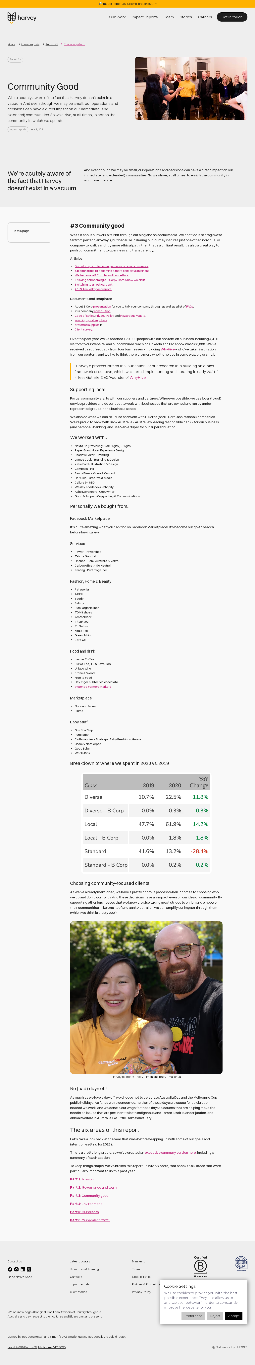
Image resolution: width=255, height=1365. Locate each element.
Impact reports (18, 129)
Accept (233, 1316)
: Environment (86, 1204)
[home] (22, 18)
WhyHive (168, 349)
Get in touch (232, 17)
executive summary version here (170, 1152)
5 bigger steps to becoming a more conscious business (112, 271)
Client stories (78, 1292)
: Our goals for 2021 (90, 1220)
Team (136, 1269)
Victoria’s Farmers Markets (93, 686)
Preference (193, 1316)
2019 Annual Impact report (93, 289)
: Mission (82, 1179)
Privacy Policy (104, 316)
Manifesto (138, 1261)
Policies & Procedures (147, 1284)
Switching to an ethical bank (94, 284)
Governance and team (93, 1187)
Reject (215, 1316)
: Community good (89, 1195)
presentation (102, 306)
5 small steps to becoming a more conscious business (111, 266)
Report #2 (15, 59)
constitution (101, 311)
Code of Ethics (84, 316)
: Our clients (84, 1212)
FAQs (189, 306)
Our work (76, 1277)
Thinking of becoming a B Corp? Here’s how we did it (110, 280)
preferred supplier (87, 325)
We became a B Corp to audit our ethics (102, 275)
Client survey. (84, 329)
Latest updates (80, 1261)
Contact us (15, 1261)
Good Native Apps (20, 1277)
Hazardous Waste (132, 316)
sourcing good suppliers (91, 320)
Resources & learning (84, 1269)
